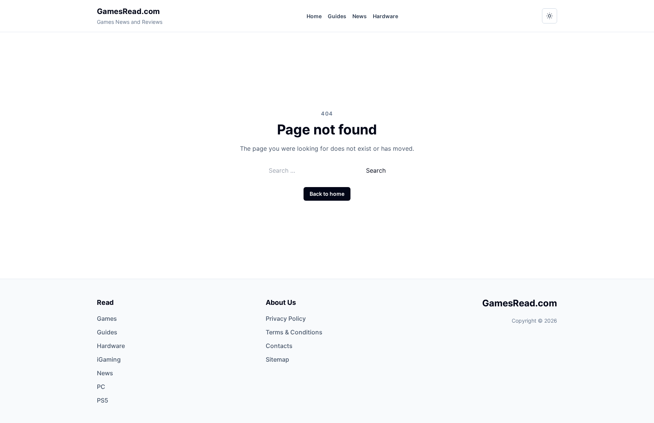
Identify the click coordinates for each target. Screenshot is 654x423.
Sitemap (277, 359)
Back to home (327, 193)
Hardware (385, 16)
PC (101, 386)
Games (107, 318)
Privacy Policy (286, 318)
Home (314, 16)
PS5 (102, 400)
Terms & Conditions (294, 332)
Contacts (279, 346)
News (359, 16)
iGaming (109, 359)
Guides (337, 16)
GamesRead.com (128, 11)
